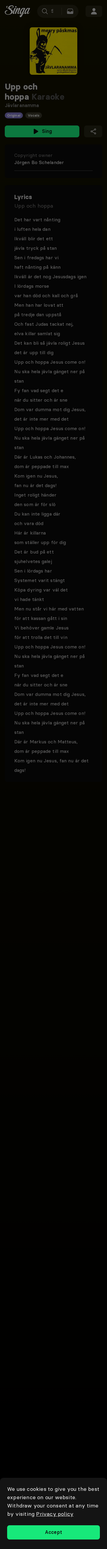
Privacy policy (54, 1513)
